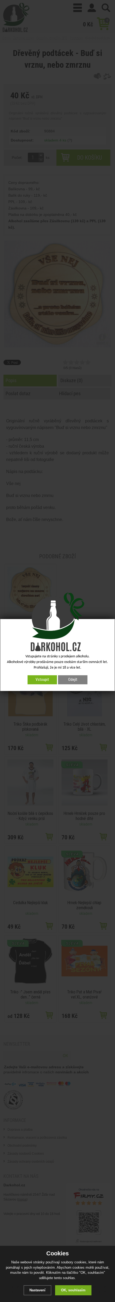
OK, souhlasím (73, 1290)
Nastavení (37, 1290)
